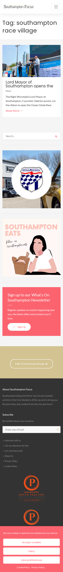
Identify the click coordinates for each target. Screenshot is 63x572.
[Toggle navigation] (56, 7)
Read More (13, 111)
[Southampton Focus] (18, 7)
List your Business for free (17, 445)
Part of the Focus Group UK (31, 364)
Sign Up (21, 326)
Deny (32, 551)
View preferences (31, 560)
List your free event (14, 451)
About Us (9, 456)
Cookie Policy (23, 567)
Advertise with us (13, 440)
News (8, 90)
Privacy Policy (38, 567)
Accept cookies (31, 542)
